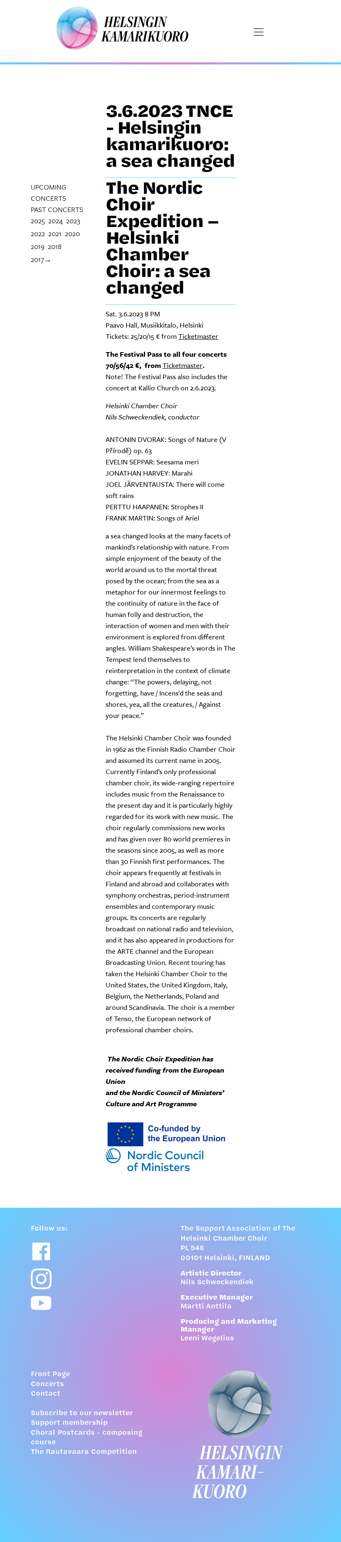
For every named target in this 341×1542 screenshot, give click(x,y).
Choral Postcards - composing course (86, 1438)
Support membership (69, 1423)
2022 (38, 233)
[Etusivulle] (245, 1434)
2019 (37, 246)
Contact (45, 1394)
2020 (72, 233)
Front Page (50, 1374)
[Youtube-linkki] (41, 1303)
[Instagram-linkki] (41, 1278)
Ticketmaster (198, 336)
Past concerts (57, 209)
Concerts (47, 1384)
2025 (38, 220)
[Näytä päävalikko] (258, 32)
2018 (55, 246)
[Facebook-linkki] (41, 1251)
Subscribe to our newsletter (82, 1413)
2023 (73, 220)
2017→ (41, 259)
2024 (55, 220)
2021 (55, 233)
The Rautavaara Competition (84, 1452)
